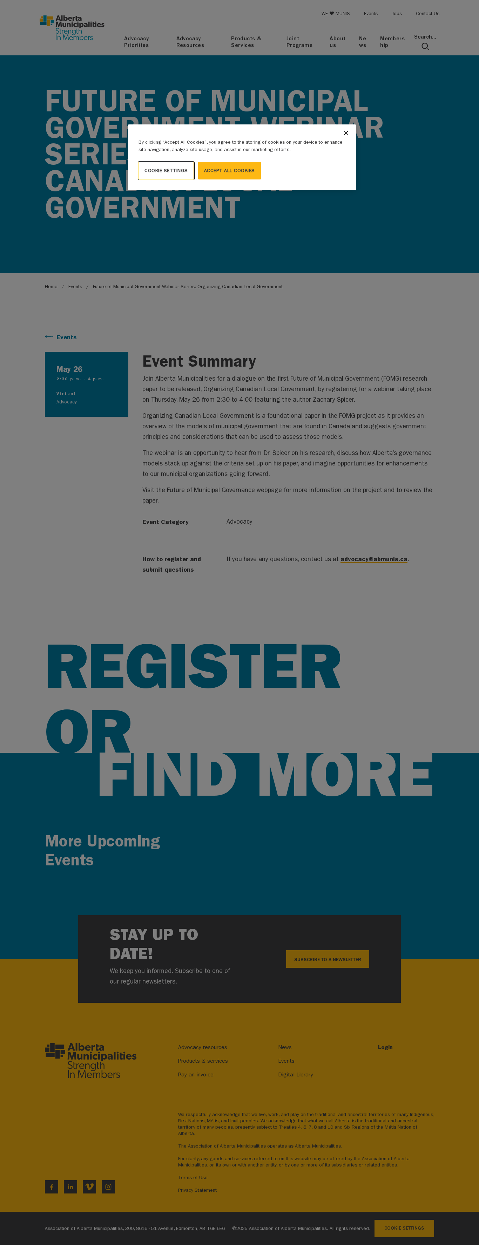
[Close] (346, 133)
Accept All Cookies (229, 171)
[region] (242, 157)
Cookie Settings (166, 171)
